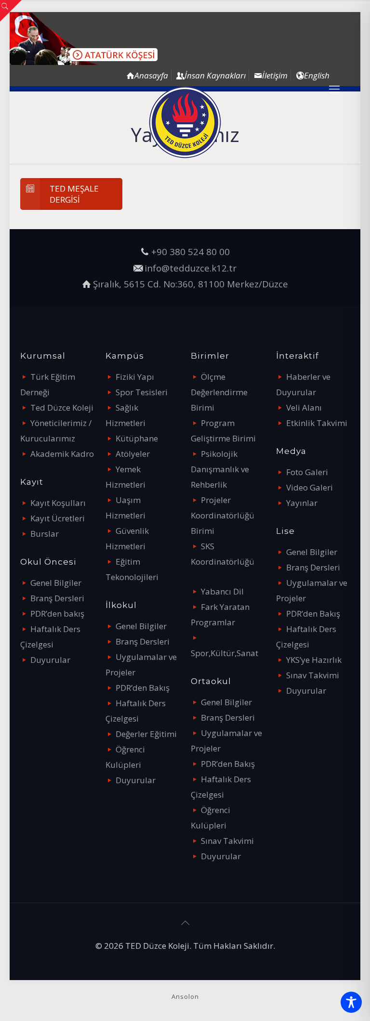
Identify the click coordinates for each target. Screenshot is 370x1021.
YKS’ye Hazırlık (314, 659)
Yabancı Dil (222, 591)
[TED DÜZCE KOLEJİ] (185, 122)
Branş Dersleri (57, 598)
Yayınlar (301, 502)
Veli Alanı (304, 407)
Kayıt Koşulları (58, 502)
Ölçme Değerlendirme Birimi (219, 392)
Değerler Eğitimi (146, 733)
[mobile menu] (334, 88)
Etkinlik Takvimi (316, 422)
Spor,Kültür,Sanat (224, 653)
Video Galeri (309, 487)
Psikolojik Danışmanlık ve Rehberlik (220, 469)
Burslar (44, 533)
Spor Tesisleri (142, 392)
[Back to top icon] (185, 923)
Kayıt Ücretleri (57, 518)
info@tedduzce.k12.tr (191, 268)
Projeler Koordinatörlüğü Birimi (222, 515)
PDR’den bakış (57, 613)
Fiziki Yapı (135, 376)
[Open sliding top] (11, 11)
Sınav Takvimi (227, 840)
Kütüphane (137, 438)
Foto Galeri (307, 472)
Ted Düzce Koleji (61, 407)
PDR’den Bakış (143, 687)
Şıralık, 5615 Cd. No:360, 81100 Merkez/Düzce (190, 284)
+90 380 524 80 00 (190, 252)
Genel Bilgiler (55, 582)
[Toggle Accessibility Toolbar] (351, 1002)
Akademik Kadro (62, 453)
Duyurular (50, 659)
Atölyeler (133, 453)
